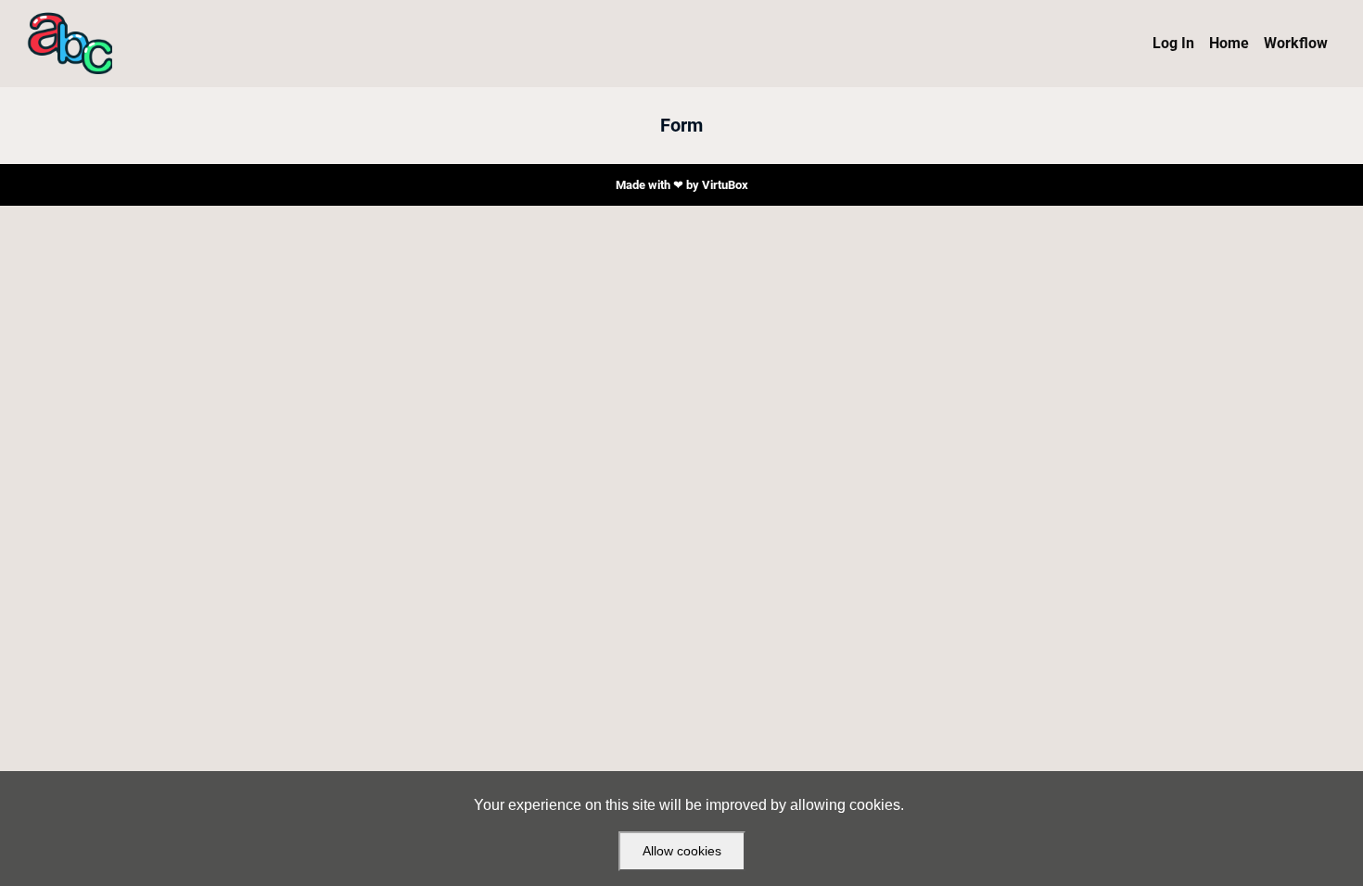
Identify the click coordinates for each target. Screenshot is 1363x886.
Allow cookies (682, 850)
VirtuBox (725, 185)
